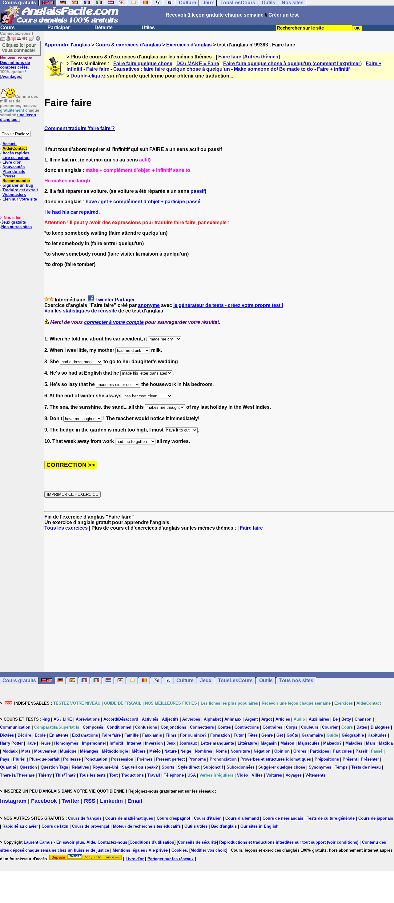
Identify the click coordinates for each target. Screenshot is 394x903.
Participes (319, 751)
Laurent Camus (38, 842)
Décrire (24, 735)
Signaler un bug (17, 185)
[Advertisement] (219, 602)
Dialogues (380, 727)
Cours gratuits (19, 680)
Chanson (363, 719)
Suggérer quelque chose (281, 767)
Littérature (247, 743)
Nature (170, 751)
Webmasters (14, 194)
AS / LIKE (63, 719)
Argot (266, 719)
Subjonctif (213, 767)
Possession (122, 759)
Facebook (44, 801)
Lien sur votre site (19, 199)
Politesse (72, 759)
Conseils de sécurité (197, 842)
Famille (131, 735)
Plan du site (13, 171)
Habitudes (377, 735)
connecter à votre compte (114, 322)
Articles (282, 719)
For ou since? (193, 735)
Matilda (386, 743)
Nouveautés (13, 167)
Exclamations (85, 735)
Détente (103, 27)
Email (134, 801)
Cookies (179, 850)
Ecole (40, 735)
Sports (168, 767)
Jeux (205, 680)
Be (335, 719)
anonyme (149, 305)
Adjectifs (170, 719)
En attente (58, 735)
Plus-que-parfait (44, 759)
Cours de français (85, 818)
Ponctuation (95, 759)
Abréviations (88, 719)
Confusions (146, 727)
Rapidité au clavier (20, 826)
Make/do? (332, 743)
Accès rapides (15, 153)
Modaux (10, 751)
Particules (342, 751)
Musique (68, 751)
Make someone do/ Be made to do (273, 69)
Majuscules (309, 743)
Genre (267, 735)
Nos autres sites (16, 227)
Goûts (292, 735)
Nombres (203, 751)
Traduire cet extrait (20, 190)
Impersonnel (94, 743)
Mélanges (89, 751)
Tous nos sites (296, 680)
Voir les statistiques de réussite (80, 310)
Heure (44, 743)
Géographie (353, 735)
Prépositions (327, 759)
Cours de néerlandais (283, 818)
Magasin (269, 743)
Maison (287, 743)
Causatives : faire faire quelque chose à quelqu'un (171, 69)
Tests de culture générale (331, 818)
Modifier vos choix (208, 850)
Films (171, 735)
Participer (58, 27)
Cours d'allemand (242, 818)
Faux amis (152, 735)
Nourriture (240, 751)
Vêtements (315, 775)
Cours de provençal (90, 826)
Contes (224, 727)
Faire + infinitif (333, 69)
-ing (46, 719)
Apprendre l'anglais (67, 44)
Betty (346, 719)
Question (28, 767)
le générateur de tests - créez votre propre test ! (228, 305)
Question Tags (54, 767)
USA (191, 775)
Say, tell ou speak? (140, 767)
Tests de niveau (366, 767)
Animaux (232, 719)
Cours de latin (55, 826)
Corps (291, 727)
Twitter (70, 801)
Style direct (188, 767)
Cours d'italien (208, 818)
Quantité (8, 767)
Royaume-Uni (105, 767)
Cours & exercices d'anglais (128, 44)
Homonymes (66, 743)
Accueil (9, 143)
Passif (361, 751)
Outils (266, 680)
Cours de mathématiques (129, 818)
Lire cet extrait (16, 157)
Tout (113, 775)
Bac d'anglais (224, 826)
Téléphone (174, 775)
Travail (153, 775)
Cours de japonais (375, 818)
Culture (185, 680)
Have (31, 743)
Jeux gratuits (13, 222)
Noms (221, 751)
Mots (25, 751)
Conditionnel (119, 727)
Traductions (132, 775)
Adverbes (191, 719)
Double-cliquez (88, 75)
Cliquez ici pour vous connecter (19, 47)
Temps (341, 767)
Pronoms (197, 759)
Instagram (13, 801)
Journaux (188, 743)
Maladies (353, 743)
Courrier (330, 727)
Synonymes (320, 767)
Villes (257, 775)
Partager (125, 299)
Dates (361, 727)
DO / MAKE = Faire (197, 63)
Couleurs (309, 727)
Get (279, 735)
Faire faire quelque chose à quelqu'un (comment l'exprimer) (292, 63)
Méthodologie (115, 751)
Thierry (45, 775)
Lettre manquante (217, 743)
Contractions (247, 727)
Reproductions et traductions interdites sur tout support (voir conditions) (288, 842)
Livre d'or (11, 162)
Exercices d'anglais (189, 44)
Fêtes (252, 735)
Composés (93, 727)
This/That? (65, 775)
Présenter (370, 759)
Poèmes (144, 759)
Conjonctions (173, 727)
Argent (251, 719)
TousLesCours (235, 680)
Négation (262, 751)
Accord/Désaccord (120, 719)
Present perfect (170, 759)
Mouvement (45, 751)
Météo (155, 751)
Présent (350, 759)
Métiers (139, 751)
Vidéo (242, 775)
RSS (89, 801)
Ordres (299, 751)
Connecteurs (202, 727)
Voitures (274, 775)
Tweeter (104, 299)
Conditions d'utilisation (152, 842)
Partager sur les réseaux (170, 859)
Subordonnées (241, 767)
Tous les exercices (66, 528)
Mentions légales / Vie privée (140, 850)
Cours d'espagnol (173, 818)
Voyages (294, 775)
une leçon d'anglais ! (18, 117)
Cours (7, 27)
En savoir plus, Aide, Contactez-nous (91, 842)
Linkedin (111, 801)
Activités (150, 719)
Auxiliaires (319, 719)
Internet (134, 743)
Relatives (80, 767)
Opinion (282, 751)
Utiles (148, 27)
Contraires (272, 727)
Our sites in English (259, 826)
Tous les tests (92, 775)
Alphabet (212, 719)
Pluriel (19, 759)
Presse (8, 176)
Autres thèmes (261, 56)
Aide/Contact (14, 148)
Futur (239, 735)
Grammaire (312, 735)
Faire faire (229, 56)
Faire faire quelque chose (142, 63)
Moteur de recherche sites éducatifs (147, 826)
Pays (4, 759)
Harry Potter (11, 743)
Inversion (154, 743)
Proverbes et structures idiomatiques (275, 759)
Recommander (16, 180)
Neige (185, 751)
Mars (370, 743)
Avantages (11, 76)
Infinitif (116, 743)
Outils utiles (195, 826)
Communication (15, 727)
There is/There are (17, 775)
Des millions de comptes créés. (16, 63)
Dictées (7, 735)
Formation (220, 735)
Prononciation (223, 759)
